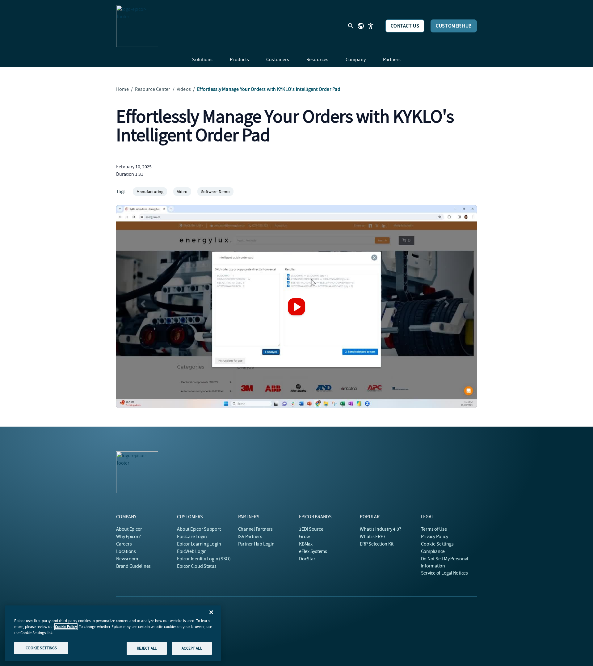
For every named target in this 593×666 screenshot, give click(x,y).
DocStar (307, 559)
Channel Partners (255, 529)
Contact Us (405, 26)
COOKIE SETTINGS (41, 648)
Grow (304, 536)
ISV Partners (250, 536)
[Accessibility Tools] (371, 26)
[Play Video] (296, 306)
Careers (124, 544)
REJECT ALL (147, 648)
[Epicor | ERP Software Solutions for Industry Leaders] (137, 26)
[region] (113, 633)
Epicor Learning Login (199, 544)
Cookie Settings (437, 544)
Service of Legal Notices (444, 573)
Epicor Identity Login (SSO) (204, 559)
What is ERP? (372, 536)
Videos (184, 89)
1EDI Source (311, 529)
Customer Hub (454, 26)
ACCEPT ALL (192, 648)
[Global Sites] (361, 26)
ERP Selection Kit (376, 544)
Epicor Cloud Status (196, 566)
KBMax (306, 544)
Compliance (433, 551)
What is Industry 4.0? (380, 529)
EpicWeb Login (192, 551)
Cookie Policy (66, 626)
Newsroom (127, 559)
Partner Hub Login (256, 544)
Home (122, 89)
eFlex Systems (313, 551)
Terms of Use (434, 529)
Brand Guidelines (133, 566)
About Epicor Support (199, 529)
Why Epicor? (128, 536)
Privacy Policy (434, 536)
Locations (126, 551)
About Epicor (129, 529)
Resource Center (152, 89)
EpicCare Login (192, 536)
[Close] (211, 612)
